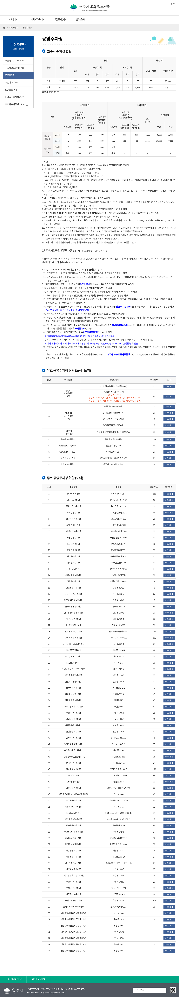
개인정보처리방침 (14, 979)
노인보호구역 (11, 90)
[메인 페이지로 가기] (89, 6)
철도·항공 (60, 19)
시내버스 (13, 19)
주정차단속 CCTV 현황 (15, 68)
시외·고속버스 (37, 19)
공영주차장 (10, 75)
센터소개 (80, 19)
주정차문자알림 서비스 (15, 104)
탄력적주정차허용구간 (15, 97)
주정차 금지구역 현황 (14, 61)
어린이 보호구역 (12, 82)
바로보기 (168, 386)
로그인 (173, 4)
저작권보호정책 (38, 979)
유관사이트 (139, 990)
